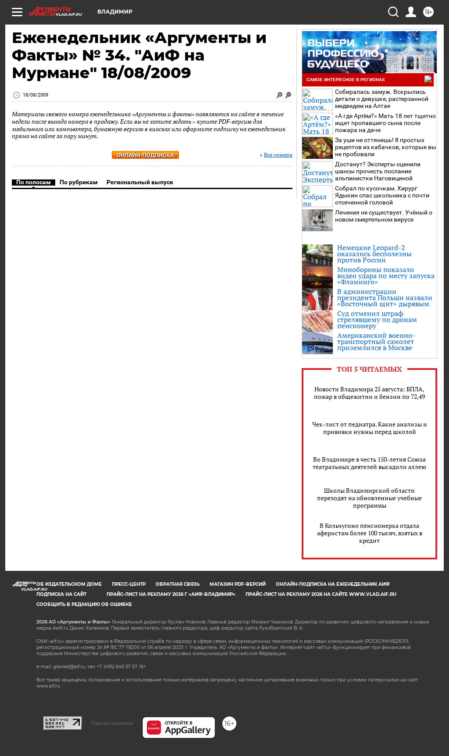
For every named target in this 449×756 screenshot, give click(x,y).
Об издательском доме (69, 584)
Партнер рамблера (112, 723)
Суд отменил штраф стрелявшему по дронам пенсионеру (377, 319)
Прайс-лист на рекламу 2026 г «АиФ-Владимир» (171, 594)
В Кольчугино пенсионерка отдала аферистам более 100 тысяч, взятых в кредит (369, 533)
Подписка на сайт (61, 594)
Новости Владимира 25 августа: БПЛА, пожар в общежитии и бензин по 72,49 (369, 392)
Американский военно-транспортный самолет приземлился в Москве (376, 341)
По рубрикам (79, 182)
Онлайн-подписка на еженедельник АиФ (333, 584)
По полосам (33, 182)
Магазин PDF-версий (238, 584)
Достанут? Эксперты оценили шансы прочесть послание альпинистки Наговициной (377, 171)
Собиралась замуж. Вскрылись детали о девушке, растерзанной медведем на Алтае (381, 98)
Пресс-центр (129, 584)
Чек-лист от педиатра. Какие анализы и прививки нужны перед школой (369, 427)
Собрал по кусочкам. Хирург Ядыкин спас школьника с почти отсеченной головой (382, 195)
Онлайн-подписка (145, 155)
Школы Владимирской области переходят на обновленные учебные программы (369, 498)
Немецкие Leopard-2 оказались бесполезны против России (374, 253)
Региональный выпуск (140, 182)
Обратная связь (178, 584)
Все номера (278, 155)
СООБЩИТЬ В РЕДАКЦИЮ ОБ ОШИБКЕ (84, 604)
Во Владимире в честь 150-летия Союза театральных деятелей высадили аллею (369, 462)
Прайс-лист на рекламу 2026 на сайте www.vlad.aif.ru (321, 594)
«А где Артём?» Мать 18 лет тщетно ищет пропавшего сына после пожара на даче (385, 122)
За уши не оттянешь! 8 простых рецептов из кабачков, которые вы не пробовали (385, 147)
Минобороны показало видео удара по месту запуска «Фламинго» (386, 275)
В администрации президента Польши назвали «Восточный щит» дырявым (384, 297)
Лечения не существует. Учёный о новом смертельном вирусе (383, 216)
